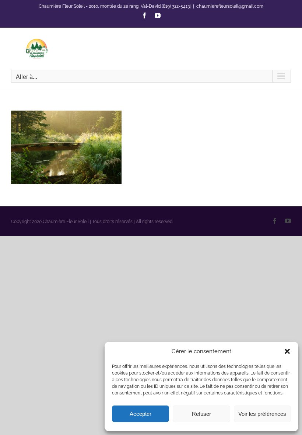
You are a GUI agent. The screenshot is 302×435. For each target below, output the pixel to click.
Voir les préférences (262, 414)
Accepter (140, 414)
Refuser (201, 414)
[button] (287, 351)
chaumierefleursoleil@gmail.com (229, 6)
